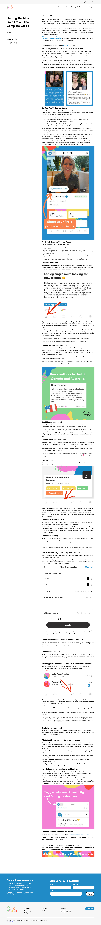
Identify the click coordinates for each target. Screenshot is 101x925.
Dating (67, 7)
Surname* (75, 884)
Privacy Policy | (35, 920)
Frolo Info (9, 32)
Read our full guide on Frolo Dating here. (81, 834)
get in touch (68, 839)
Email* (51, 891)
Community (61, 7)
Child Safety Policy (11, 922)
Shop (93, 2)
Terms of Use (43, 920)
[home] (15, 7)
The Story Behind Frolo (48, 910)
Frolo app (65, 45)
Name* (51, 884)
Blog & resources (86, 2)
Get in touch (90, 908)
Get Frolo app (89, 7)
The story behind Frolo (77, 7)
